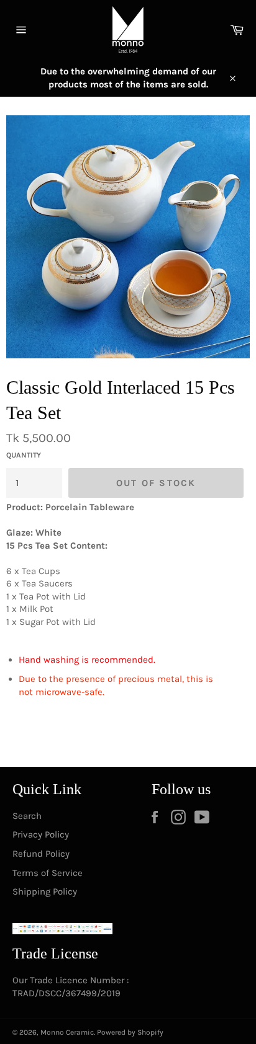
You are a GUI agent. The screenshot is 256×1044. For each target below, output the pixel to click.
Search (27, 815)
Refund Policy (41, 853)
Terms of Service (47, 872)
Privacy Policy (40, 834)
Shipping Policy (44, 891)
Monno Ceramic (67, 1032)
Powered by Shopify (130, 1032)
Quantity (23, 455)
